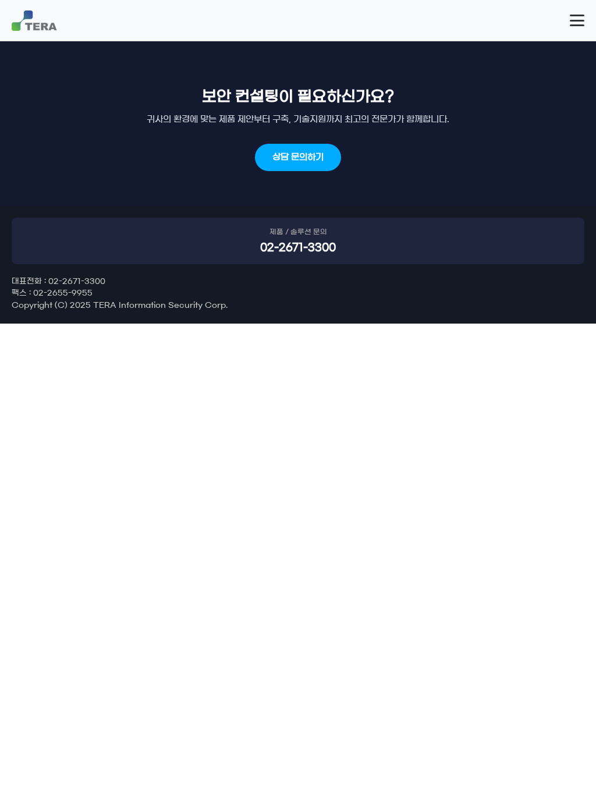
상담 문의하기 (298, 156)
